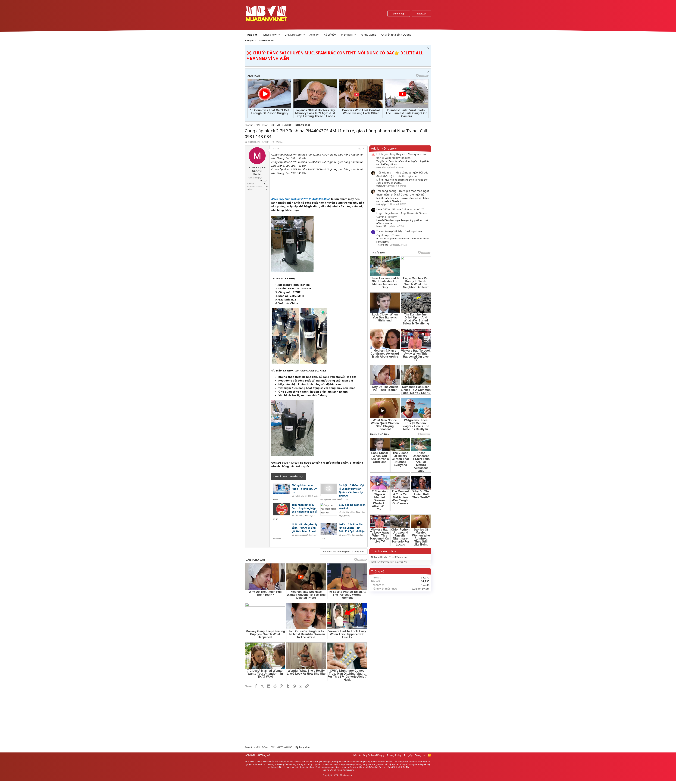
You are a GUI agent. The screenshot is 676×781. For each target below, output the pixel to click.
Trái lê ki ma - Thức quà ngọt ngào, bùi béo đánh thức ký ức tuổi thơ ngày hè (402, 174)
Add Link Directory (384, 148)
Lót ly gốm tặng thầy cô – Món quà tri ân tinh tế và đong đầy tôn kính (401, 155)
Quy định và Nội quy (373, 755)
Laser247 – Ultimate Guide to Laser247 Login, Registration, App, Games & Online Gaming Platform (401, 212)
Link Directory (293, 34)
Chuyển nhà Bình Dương (396, 34)
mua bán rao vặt (304, 761)
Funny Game (368, 34)
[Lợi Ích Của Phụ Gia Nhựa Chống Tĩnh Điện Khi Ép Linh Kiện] (328, 529)
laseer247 (381, 226)
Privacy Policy (394, 755)
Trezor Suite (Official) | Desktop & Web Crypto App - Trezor (399, 233)
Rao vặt (252, 34)
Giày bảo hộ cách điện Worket (352, 506)
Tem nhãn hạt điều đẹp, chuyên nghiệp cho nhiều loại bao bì (304, 508)
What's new (270, 34)
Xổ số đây (330, 34)
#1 (364, 148)
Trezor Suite (382, 244)
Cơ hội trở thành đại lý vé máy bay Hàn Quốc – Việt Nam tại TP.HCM (351, 490)
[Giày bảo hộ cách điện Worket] (328, 509)
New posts (250, 40)
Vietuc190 (346, 535)
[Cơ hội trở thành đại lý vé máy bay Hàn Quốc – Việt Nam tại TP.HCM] (328, 490)
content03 (299, 515)
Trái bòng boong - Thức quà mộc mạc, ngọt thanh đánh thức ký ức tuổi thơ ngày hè (402, 192)
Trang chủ (420, 755)
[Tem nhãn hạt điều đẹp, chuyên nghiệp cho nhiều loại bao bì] (281, 509)
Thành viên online (383, 551)
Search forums (266, 40)
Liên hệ (357, 755)
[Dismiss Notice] (427, 49)
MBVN (251, 755)
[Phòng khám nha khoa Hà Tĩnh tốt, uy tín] (281, 490)
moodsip (380, 167)
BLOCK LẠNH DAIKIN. (259, 142)
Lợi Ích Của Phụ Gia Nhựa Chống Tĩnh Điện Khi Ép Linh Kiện (352, 528)
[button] (279, 34)
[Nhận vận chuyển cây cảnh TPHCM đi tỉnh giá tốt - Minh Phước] (281, 529)
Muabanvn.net (346, 775)
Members (347, 34)
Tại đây (406, 767)
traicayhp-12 (382, 185)
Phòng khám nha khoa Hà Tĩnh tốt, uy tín (304, 489)
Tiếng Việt (265, 755)
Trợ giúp (408, 755)
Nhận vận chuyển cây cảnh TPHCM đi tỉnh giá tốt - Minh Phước (305, 528)
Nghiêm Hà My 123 (303, 496)
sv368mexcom (399, 557)
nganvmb (327, 499)
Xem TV (314, 34)
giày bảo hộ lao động (351, 512)
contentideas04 (301, 535)
